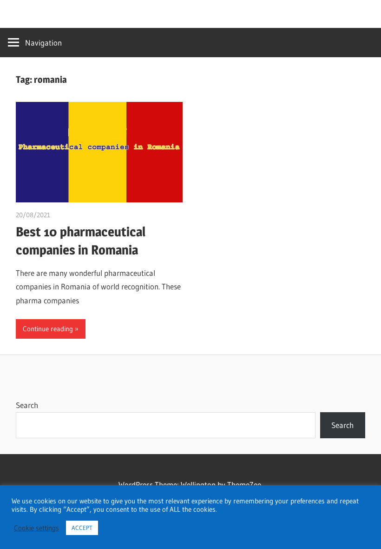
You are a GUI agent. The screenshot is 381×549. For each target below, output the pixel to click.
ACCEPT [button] (82, 527)
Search (27, 405)
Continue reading (48, 328)
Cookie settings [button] (36, 528)
